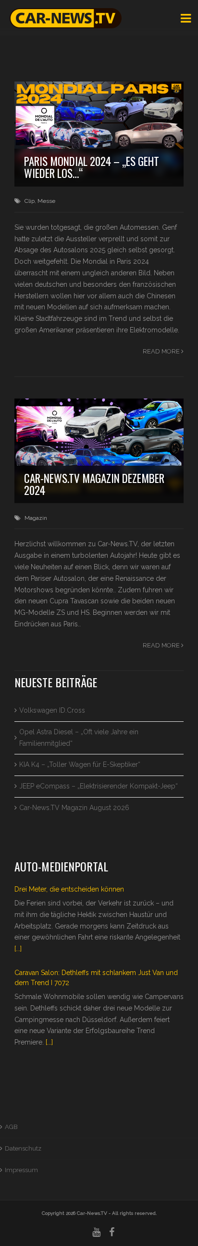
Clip (30, 201)
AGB (11, 1126)
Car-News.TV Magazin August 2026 (74, 807)
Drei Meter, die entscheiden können (69, 889)
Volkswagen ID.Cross (52, 710)
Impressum (21, 1170)
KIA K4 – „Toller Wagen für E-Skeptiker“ (79, 764)
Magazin (36, 518)
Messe (46, 201)
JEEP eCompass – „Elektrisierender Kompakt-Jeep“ (98, 786)
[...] (18, 948)
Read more (162, 351)
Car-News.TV (92, 1213)
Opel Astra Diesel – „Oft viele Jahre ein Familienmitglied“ (78, 737)
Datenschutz (23, 1148)
